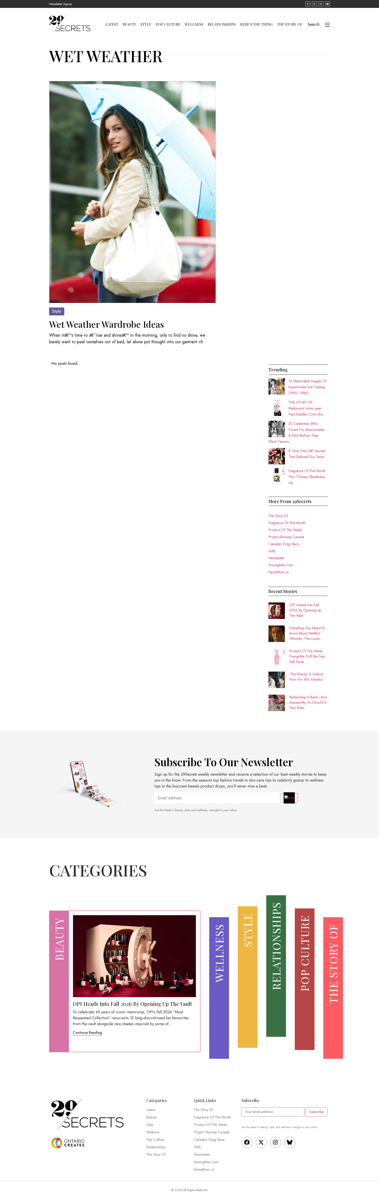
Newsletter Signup (60, 4)
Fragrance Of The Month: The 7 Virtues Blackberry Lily (307, 476)
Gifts (271, 551)
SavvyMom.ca (278, 572)
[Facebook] (246, 1142)
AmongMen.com (280, 565)
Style (146, 24)
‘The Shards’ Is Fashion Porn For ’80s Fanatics (306, 677)
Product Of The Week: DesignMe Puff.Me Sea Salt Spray (307, 656)
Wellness (194, 24)
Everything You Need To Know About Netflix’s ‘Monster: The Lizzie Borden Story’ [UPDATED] (307, 633)
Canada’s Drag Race (283, 543)
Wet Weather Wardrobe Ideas (106, 324)
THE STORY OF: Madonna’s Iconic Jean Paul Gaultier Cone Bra (305, 408)
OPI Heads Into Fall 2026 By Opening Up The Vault (305, 610)
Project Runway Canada (286, 536)
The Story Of (289, 24)
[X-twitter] (261, 1142)
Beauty (129, 24)
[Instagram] (275, 1142)
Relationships (222, 24)
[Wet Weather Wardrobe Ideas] (132, 192)
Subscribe (316, 1111)
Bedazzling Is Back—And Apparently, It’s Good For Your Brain (308, 702)
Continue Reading (87, 1032)
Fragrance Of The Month (287, 522)
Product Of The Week (285, 529)
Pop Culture (168, 24)
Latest (111, 24)
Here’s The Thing (256, 24)
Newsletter (276, 558)
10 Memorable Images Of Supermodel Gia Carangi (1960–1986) (307, 387)
